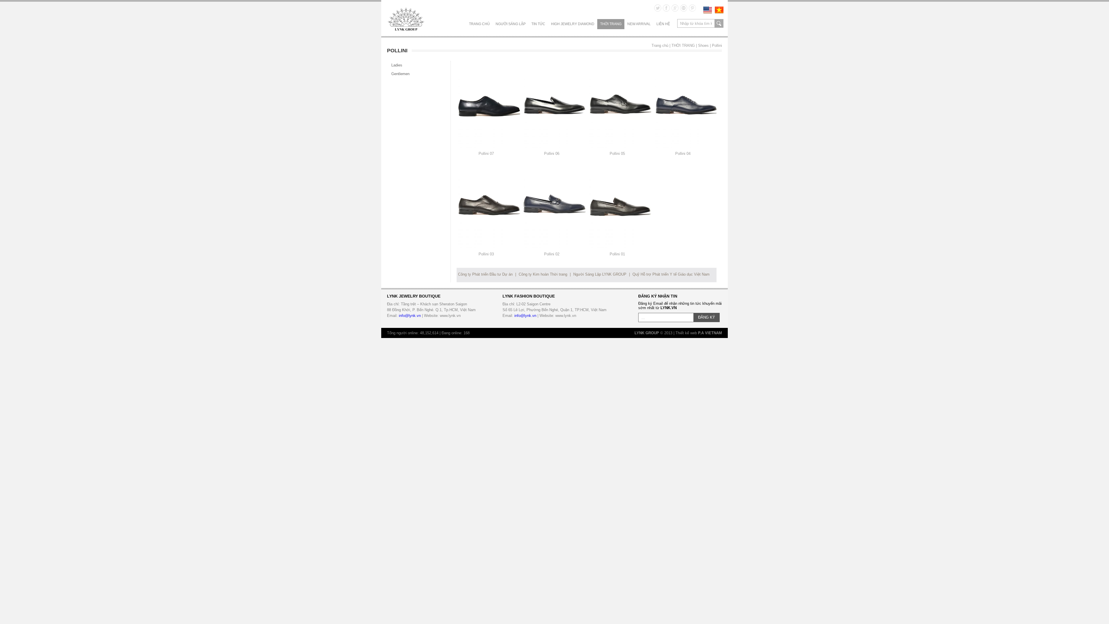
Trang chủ (479, 24)
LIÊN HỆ (663, 24)
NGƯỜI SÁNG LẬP (511, 24)
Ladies (396, 65)
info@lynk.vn (410, 315)
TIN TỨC (538, 24)
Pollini (717, 45)
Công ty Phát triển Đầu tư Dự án (485, 274)
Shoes (703, 45)
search (718, 23)
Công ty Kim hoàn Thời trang (543, 274)
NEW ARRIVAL (639, 24)
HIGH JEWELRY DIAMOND (572, 24)
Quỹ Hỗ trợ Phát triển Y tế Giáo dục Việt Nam (671, 274)
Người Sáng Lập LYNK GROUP (599, 274)
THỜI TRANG (611, 24)
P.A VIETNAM (710, 333)
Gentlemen (400, 74)
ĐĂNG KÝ (706, 317)
